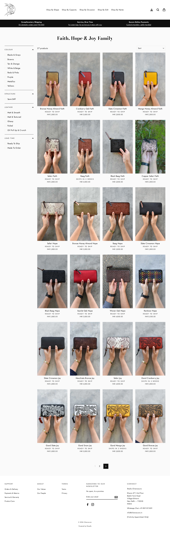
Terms (64, 489)
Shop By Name (117, 9)
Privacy (64, 493)
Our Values (41, 489)
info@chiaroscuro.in (134, 512)
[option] (31, 23)
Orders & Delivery (11, 489)
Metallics (11, 81)
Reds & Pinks (13, 72)
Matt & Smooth (14, 112)
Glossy (10, 121)
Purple (10, 77)
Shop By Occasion (87, 9)
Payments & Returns (12, 493)
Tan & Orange (14, 63)
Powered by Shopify (85, 526)
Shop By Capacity (69, 9)
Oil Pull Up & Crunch (17, 130)
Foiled (10, 125)
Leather (9, 107)
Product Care (9, 501)
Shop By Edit (103, 9)
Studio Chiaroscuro (134, 489)
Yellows (11, 85)
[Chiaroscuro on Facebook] (87, 504)
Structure (10, 94)
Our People (41, 493)
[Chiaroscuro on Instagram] (92, 504)
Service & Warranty (12, 497)
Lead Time (10, 138)
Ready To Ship (14, 143)
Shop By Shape (52, 9)
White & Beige (14, 68)
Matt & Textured (14, 117)
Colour (9, 49)
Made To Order (14, 147)
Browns (11, 59)
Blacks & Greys (14, 54)
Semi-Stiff (12, 99)
